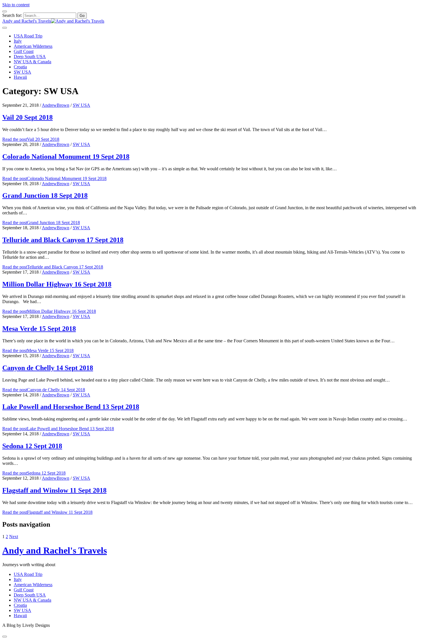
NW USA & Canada (32, 61)
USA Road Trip (28, 35)
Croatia (20, 66)
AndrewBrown (55, 105)
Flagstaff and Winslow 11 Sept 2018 (54, 490)
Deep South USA (30, 56)
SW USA (22, 72)
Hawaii (20, 77)
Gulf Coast (24, 51)
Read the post (30, 139)
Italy (18, 41)
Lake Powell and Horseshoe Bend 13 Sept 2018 (70, 406)
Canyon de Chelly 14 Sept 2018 (47, 368)
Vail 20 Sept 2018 (27, 117)
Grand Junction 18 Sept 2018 (45, 195)
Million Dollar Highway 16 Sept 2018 (56, 284)
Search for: (12, 15)
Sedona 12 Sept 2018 (32, 446)
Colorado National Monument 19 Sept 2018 (65, 156)
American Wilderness (33, 46)
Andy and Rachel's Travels (54, 550)
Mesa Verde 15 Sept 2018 (39, 328)
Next (13, 536)
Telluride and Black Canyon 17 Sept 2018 (62, 240)
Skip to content (15, 4)
